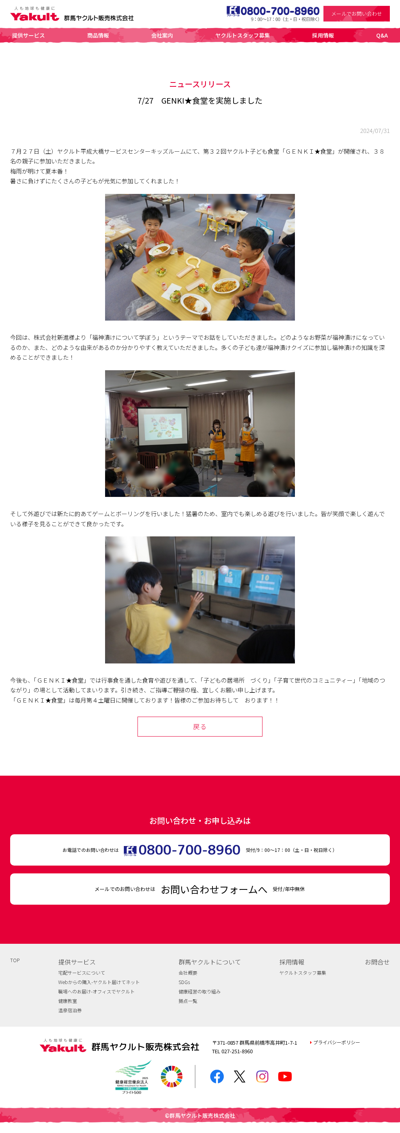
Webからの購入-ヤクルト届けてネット (99, 982)
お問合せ (377, 961)
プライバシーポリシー (336, 1042)
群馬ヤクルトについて (210, 961)
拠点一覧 (188, 1000)
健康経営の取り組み (200, 991)
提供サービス (28, 35)
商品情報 (98, 35)
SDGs (184, 982)
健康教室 (67, 1000)
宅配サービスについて (81, 972)
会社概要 (188, 972)
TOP (15, 960)
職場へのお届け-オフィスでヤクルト (96, 991)
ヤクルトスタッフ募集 (242, 35)
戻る (200, 726)
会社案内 (162, 35)
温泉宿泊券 (70, 1010)
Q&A (382, 35)
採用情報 (323, 35)
